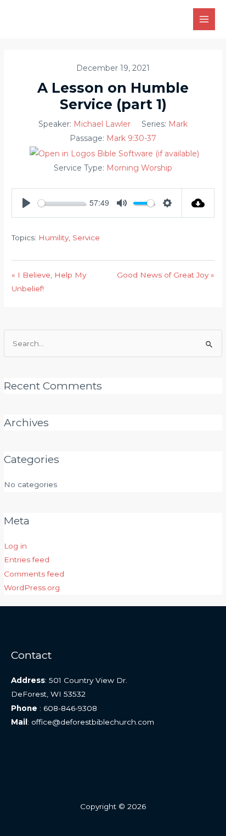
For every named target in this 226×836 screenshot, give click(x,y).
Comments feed (34, 573)
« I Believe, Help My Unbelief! (49, 281)
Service (86, 237)
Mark (178, 124)
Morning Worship (139, 168)
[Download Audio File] (198, 203)
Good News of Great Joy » (165, 274)
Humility (53, 237)
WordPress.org (32, 587)
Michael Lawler (102, 124)
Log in (15, 545)
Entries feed (26, 559)
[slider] (61, 203)
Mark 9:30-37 (131, 138)
